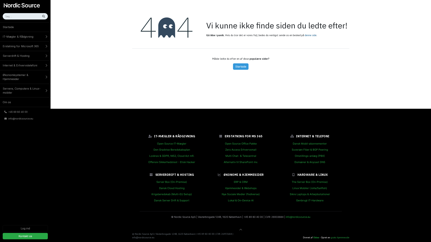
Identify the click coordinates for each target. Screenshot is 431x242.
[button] (241, 230)
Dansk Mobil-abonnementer (310, 143)
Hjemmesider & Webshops (241, 188)
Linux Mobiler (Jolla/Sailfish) (309, 188)
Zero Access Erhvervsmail (240, 149)
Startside (240, 66)
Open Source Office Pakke (241, 143)
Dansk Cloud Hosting (172, 188)
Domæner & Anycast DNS (309, 162)
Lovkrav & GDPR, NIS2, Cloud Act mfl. (171, 155)
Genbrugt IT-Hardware (310, 200)
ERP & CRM (241, 182)
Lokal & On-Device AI (241, 200)
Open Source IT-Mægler (171, 143)
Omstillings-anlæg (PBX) (310, 155)
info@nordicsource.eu (298, 216)
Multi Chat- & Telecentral (240, 155)
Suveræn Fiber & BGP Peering (310, 149)
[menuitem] (25, 27)
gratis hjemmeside (340, 237)
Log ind (25, 228)
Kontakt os (25, 236)
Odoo (316, 237)
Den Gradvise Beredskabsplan (172, 149)
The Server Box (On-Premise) (310, 182)
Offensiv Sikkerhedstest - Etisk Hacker (171, 162)
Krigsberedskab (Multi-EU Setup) (172, 194)
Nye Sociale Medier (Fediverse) (241, 194)
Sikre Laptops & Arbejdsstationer (310, 194)
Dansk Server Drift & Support (171, 200)
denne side (311, 35)
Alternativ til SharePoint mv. (241, 162)
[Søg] (44, 16)
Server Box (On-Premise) (171, 182)
